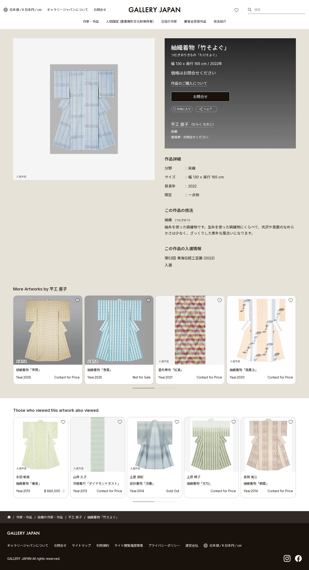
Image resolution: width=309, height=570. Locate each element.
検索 (257, 10)
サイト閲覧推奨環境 (128, 545)
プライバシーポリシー (164, 545)
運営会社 (191, 545)
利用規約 (102, 545)
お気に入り (236, 10)
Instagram (287, 558)
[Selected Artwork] (40, 444)
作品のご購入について (189, 83)
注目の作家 (169, 21)
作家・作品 (91, 21)
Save (76, 301)
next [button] (296, 339)
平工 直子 (192, 124)
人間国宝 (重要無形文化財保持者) (130, 21)
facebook (298, 558)
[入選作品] (84, 109)
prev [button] (13, 339)
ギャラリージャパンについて (67, 10)
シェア (208, 109)
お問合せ (100, 10)
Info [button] (63, 491)
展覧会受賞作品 (195, 21)
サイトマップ (81, 545)
